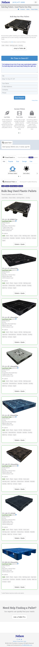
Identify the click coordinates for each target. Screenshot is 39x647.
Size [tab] (17, 161)
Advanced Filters (9, 182)
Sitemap (14, 641)
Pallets (28, 9)
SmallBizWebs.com (27, 645)
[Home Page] (18, 9)
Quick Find (7, 143)
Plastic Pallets (34, 9)
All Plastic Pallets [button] (12, 173)
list (12, 42)
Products (22, 9)
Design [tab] (24, 161)
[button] (16, 221)
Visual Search (9, 157)
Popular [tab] (10, 161)
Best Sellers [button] (26, 173)
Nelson (5, 2)
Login (25, 641)
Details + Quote (19, 244)
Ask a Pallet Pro (19, 617)
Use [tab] (31, 161)
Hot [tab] (4, 161)
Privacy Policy (35, 100)
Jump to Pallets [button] (19, 48)
